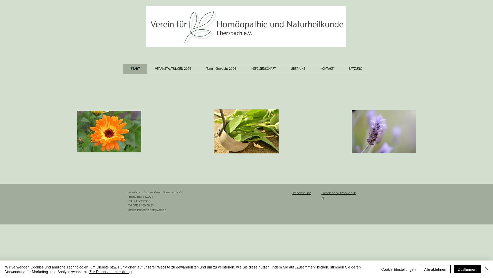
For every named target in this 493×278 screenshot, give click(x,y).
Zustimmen (467, 269)
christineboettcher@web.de (147, 210)
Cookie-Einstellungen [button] (398, 269)
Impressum (301, 192)
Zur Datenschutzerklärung (110, 271)
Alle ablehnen (435, 269)
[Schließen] (487, 269)
